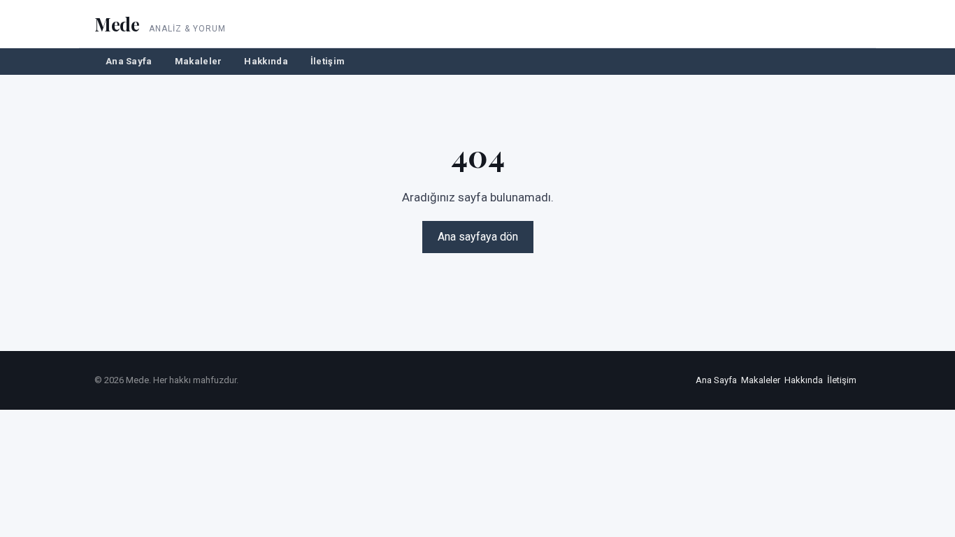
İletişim (327, 61)
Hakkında (265, 61)
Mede (116, 24)
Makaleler (198, 61)
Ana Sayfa (129, 61)
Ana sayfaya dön (478, 236)
